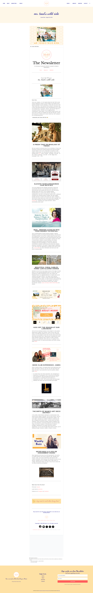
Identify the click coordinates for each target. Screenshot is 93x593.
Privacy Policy (14, 581)
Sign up (21, 3)
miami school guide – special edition (37, 561)
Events (68, 3)
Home (4, 3)
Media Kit (74, 3)
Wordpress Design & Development (44, 590)
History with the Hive (45, 558)
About (8, 3)
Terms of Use (19, 581)
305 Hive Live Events (34, 558)
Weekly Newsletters (34, 557)
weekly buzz (56, 558)
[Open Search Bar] (89, 3)
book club (39, 558)
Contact (85, 3)
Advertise (80, 3)
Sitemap (58, 590)
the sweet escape (34, 562)
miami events (51, 558)
